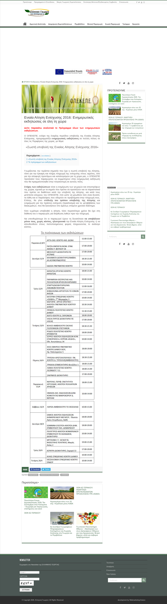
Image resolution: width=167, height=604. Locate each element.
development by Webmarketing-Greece (131, 600)
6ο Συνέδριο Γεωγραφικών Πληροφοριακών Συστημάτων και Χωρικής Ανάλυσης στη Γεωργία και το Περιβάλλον (61, 531)
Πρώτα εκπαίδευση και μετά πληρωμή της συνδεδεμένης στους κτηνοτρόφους (132, 136)
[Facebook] (137, 2)
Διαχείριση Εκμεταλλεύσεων (60, 24)
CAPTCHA (24, 576)
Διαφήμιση (110, 566)
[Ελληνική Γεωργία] (37, 12)
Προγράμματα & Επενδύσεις (44, 2)
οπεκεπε (64, 475)
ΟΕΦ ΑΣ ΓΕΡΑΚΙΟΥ (32, 513)
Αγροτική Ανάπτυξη (38, 24)
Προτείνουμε (27, 2)
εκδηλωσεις (33, 475)
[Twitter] (139, 2)
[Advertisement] (83, 48)
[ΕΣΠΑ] (83, 72)
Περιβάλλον (80, 24)
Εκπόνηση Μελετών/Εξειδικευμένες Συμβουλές (100, 2)
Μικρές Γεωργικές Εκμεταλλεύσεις (69, 2)
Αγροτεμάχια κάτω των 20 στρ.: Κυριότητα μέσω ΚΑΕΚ (61, 502)
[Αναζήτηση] (143, 237)
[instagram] (144, 2)
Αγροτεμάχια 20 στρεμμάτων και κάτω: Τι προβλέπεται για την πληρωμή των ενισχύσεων (133, 126)
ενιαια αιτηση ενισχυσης (49, 475)
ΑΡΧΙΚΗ (25, 23)
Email (22, 572)
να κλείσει (45, 156)
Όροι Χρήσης (111, 574)
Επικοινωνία (123, 2)
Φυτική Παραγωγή (94, 24)
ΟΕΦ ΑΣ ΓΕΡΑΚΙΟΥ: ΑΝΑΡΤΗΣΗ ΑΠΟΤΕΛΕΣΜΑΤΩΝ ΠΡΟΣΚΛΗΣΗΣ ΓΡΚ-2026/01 (88, 491)
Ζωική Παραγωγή (112, 24)
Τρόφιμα (126, 24)
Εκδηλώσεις (35, 82)
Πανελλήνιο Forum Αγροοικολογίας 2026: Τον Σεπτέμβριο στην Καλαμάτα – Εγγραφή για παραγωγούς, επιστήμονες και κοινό (36, 504)
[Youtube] (142, 2)
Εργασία (135, 24)
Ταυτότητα (110, 563)
